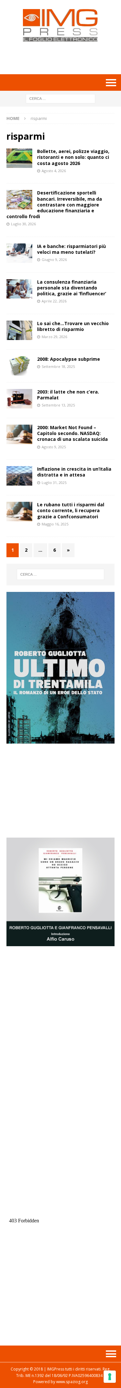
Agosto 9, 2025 (54, 446)
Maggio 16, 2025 (55, 524)
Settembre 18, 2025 (58, 366)
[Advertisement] (63, 58)
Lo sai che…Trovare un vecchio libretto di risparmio (73, 326)
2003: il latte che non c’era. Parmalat (68, 395)
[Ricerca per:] (60, 98)
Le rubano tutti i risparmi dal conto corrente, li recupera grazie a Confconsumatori (70, 510)
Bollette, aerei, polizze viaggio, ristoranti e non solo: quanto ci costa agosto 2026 (73, 157)
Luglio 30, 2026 (23, 223)
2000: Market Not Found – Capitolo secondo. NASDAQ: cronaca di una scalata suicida (72, 433)
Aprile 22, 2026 (54, 301)
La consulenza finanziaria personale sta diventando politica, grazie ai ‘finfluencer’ (71, 288)
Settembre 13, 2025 (58, 405)
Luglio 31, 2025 (54, 482)
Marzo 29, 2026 (54, 336)
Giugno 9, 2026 (54, 259)
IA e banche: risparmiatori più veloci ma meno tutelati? (71, 249)
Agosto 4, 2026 (54, 170)
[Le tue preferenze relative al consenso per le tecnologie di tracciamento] (110, 1376)
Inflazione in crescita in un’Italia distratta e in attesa (74, 472)
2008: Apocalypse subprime (68, 359)
